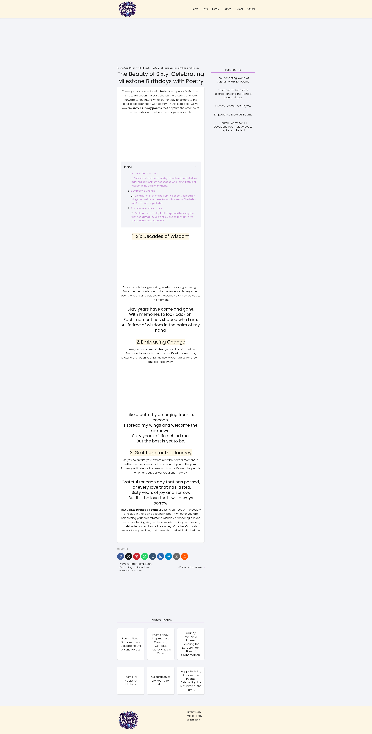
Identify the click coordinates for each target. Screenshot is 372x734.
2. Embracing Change (143, 190)
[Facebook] (120, 556)
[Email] (176, 556)
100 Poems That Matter (190, 567)
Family (215, 9)
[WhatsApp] (144, 556)
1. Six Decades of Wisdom (144, 173)
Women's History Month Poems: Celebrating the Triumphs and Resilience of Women (136, 567)
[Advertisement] (186, 42)
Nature (227, 9)
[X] (128, 556)
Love (205, 9)
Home (195, 9)
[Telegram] (168, 556)
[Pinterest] (136, 556)
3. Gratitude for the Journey (146, 208)
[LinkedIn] (160, 556)
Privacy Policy (194, 711)
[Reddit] (184, 556)
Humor (239, 9)
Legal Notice (193, 719)
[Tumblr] (152, 556)
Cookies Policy (194, 715)
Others (251, 9)
